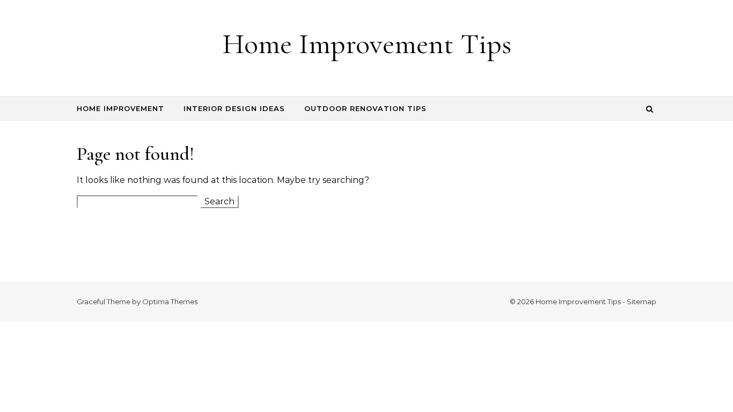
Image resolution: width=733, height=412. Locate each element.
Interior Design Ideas (234, 108)
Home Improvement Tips (366, 43)
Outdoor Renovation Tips (365, 108)
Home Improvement (120, 108)
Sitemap (641, 301)
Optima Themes (169, 301)
